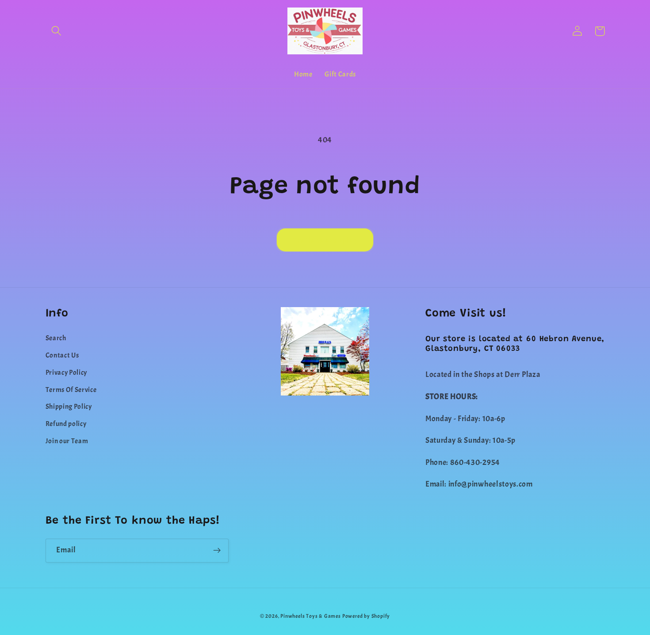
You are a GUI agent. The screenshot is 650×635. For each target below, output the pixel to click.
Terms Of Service (71, 389)
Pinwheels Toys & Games (310, 616)
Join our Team (67, 441)
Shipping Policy (69, 406)
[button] (57, 31)
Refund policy (66, 423)
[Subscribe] (217, 551)
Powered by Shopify (366, 616)
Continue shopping (325, 240)
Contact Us (62, 355)
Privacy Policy (67, 372)
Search (56, 338)
